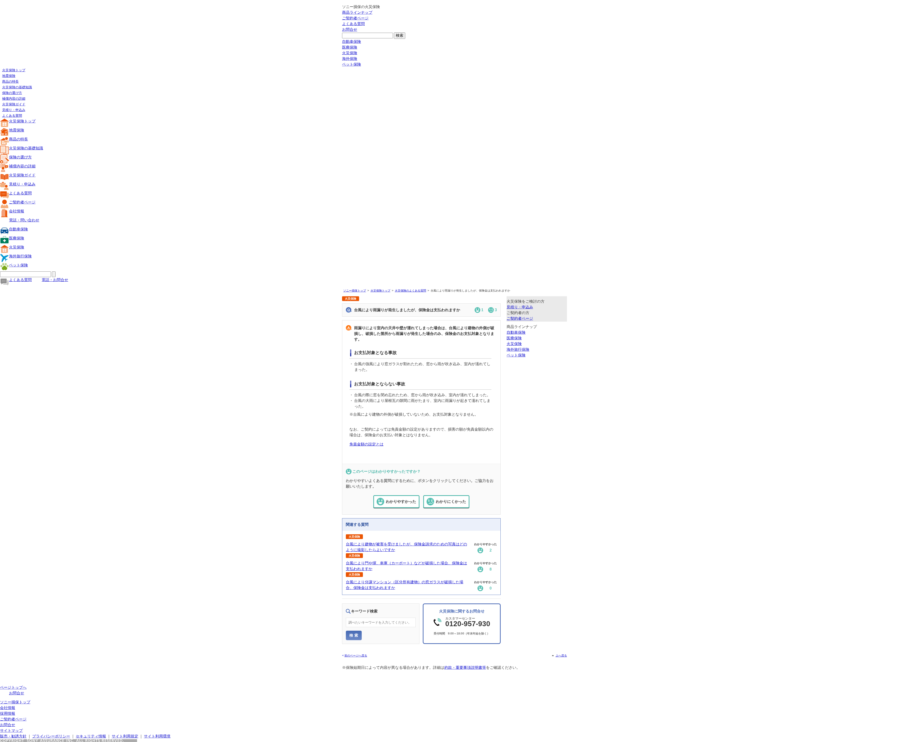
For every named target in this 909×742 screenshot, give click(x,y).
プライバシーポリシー (51, 736)
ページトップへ (13, 687)
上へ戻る (561, 655)
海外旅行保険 (20, 256)
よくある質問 (353, 24)
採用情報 (7, 713)
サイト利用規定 (125, 736)
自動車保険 (351, 42)
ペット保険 (351, 64)
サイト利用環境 (157, 736)
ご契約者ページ (355, 18)
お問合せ (349, 29)
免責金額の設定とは (366, 444)
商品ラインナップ (357, 12)
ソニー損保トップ (354, 290)
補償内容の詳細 (13, 98)
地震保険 (8, 76)
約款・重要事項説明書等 (465, 668)
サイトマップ (11, 731)
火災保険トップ (13, 70)
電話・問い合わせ (24, 220)
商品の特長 (10, 81)
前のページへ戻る (355, 655)
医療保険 (349, 47)
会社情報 (16, 211)
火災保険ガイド (13, 104)
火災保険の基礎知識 (17, 87)
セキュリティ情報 (91, 736)
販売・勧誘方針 (13, 736)
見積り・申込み (13, 110)
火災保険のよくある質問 (410, 290)
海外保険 (349, 59)
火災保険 (349, 53)
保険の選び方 (12, 93)
